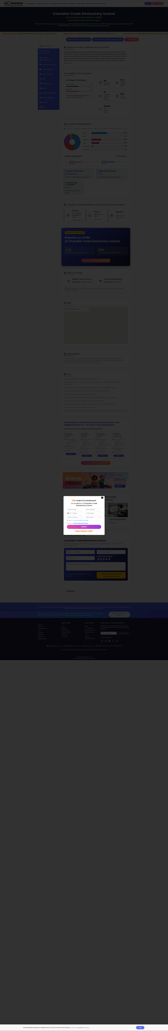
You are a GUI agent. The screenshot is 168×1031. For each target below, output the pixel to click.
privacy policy (74, 1027)
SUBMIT (84, 527)
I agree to (70, 520)
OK (140, 1028)
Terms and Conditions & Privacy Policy (80, 520)
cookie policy (85, 1027)
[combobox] (69, 513)
